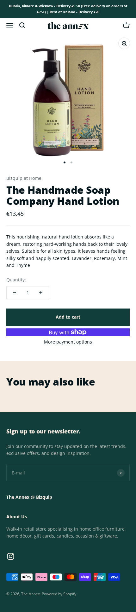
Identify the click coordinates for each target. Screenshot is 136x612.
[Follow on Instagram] (10, 556)
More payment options (68, 342)
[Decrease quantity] (14, 292)
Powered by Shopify (59, 594)
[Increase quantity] (41, 292)
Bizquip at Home (23, 178)
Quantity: (16, 280)
